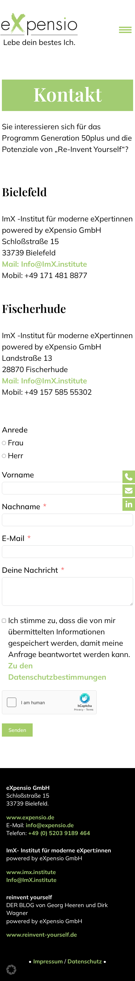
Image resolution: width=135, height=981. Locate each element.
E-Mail (13, 538)
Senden (17, 730)
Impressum (48, 961)
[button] (11, 969)
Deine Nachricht (30, 570)
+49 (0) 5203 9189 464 (59, 833)
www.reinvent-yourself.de (41, 934)
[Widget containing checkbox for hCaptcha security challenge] (49, 702)
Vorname (18, 474)
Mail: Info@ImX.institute (44, 264)
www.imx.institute (31, 872)
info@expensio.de (50, 825)
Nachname (21, 506)
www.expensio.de (30, 817)
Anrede (15, 429)
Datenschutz (85, 961)
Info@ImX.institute (31, 879)
